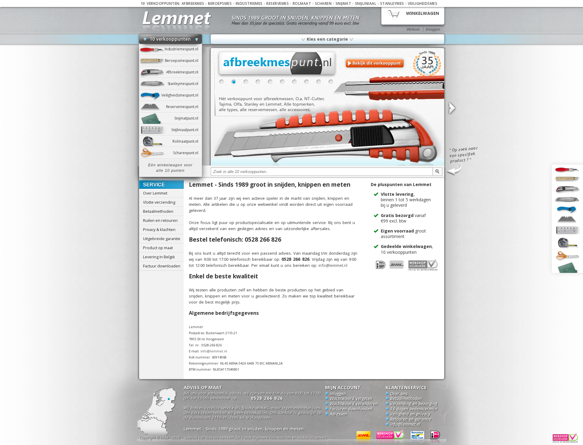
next (451, 108)
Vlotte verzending (159, 202)
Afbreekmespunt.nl (184, 72)
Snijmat (343, 3)
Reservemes (277, 3)
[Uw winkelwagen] (412, 15)
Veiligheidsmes (422, 3)
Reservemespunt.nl (184, 106)
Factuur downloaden (161, 266)
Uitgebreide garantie (161, 238)
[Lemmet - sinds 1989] (176, 18)
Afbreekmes (193, 3)
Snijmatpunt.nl (188, 118)
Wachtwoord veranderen (354, 404)
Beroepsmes (220, 3)
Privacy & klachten (159, 229)
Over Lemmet (155, 193)
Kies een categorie (327, 39)
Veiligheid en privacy (410, 414)
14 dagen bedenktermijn (413, 409)
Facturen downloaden (351, 409)
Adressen (338, 414)
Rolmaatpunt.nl (187, 141)
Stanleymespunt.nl (185, 83)
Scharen (323, 3)
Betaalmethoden (158, 211)
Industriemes (249, 3)
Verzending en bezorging (413, 404)
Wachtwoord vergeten (351, 398)
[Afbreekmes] (327, 164)
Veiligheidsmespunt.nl (181, 95)
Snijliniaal (366, 3)
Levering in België (159, 257)
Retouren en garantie (410, 419)
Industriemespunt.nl (183, 49)
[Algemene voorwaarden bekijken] (266, 438)
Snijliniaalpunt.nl (186, 129)
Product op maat (158, 247)
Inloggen (433, 29)
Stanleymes (392, 3)
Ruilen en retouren (160, 220)
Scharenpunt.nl (187, 152)
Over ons (398, 394)
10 (331, 82)
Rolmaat (302, 3)
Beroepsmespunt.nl (183, 60)
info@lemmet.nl (333, 265)
